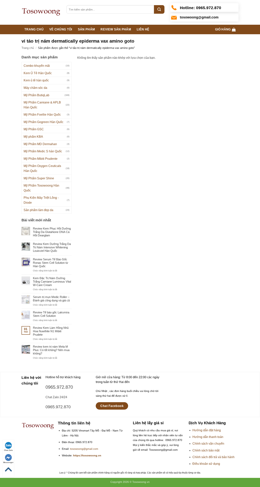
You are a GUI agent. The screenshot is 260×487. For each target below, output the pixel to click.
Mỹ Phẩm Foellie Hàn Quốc (42, 114)
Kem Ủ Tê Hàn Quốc (38, 73)
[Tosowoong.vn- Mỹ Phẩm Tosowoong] (41, 12)
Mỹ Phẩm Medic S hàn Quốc (43, 151)
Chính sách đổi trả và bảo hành (213, 457)
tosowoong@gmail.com (84, 448)
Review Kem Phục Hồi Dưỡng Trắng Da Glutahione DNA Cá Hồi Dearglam (52, 232)
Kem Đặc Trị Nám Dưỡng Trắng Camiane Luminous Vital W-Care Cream (52, 281)
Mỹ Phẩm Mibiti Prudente (40, 158)
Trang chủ (34, 29)
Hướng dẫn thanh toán (207, 437)
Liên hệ (143, 29)
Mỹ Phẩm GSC (34, 129)
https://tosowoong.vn (87, 455)
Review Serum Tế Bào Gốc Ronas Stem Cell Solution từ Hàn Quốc (50, 263)
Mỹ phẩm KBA (33, 136)
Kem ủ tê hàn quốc (36, 80)
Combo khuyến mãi (37, 65)
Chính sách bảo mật (205, 450)
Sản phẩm (86, 29)
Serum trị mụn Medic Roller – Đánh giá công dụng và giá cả (51, 298)
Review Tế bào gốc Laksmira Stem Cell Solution (51, 314)
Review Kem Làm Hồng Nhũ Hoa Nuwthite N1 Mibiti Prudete (51, 331)
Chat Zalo (8, 450)
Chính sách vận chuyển (208, 443)
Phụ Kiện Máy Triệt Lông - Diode (41, 200)
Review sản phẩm (115, 29)
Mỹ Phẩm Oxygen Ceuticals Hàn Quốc (42, 168)
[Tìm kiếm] (159, 9)
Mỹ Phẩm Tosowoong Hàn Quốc (41, 188)
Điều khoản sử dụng (206, 463)
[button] (225, 29)
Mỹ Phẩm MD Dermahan (40, 144)
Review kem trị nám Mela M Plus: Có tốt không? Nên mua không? (51, 350)
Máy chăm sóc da (35, 87)
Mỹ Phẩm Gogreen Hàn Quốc (43, 122)
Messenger (8, 462)
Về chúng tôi (60, 29)
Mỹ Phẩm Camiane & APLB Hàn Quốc (42, 105)
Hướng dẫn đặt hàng (206, 430)
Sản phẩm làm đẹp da (38, 210)
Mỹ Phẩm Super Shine (39, 178)
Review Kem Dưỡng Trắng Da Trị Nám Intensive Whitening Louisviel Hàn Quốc (52, 247)
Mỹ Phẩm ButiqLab (36, 95)
